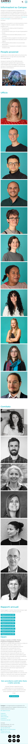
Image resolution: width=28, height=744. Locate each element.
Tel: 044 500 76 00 (5, 727)
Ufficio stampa (4, 716)
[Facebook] (14, 736)
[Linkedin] (9, 740)
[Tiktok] (18, 736)
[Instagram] (9, 736)
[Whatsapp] (18, 740)
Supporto (3, 713)
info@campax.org (5, 731)
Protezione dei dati (5, 720)
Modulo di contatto (6, 732)
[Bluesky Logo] (14, 740)
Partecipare (4, 715)
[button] (26, 2)
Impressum (4, 718)
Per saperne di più (5, 710)
